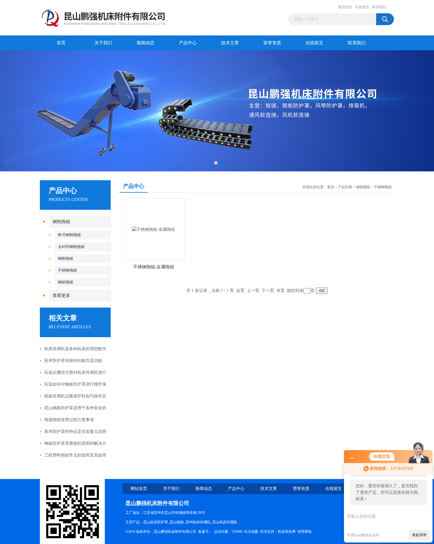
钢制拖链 (61, 221)
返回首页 (345, 7)
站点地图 (251, 532)
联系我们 (379, 7)
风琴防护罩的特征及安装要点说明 (75, 431)
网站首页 (138, 488)
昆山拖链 (177, 522)
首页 (61, 42)
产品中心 (188, 42)
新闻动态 (145, 42)
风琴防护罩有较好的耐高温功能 (73, 360)
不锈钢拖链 (67, 270)
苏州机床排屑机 (198, 522)
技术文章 (230, 42)
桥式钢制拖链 (69, 235)
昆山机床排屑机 (224, 522)
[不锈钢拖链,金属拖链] (153, 229)
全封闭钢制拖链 (71, 246)
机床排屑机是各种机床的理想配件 (75, 349)
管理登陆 (304, 532)
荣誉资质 (272, 42)
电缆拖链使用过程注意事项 (69, 420)
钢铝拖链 (65, 282)
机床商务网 (287, 532)
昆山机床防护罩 (155, 522)
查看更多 (61, 295)
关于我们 (103, 42)
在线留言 (362, 7)
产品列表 (345, 187)
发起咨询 (419, 535)
